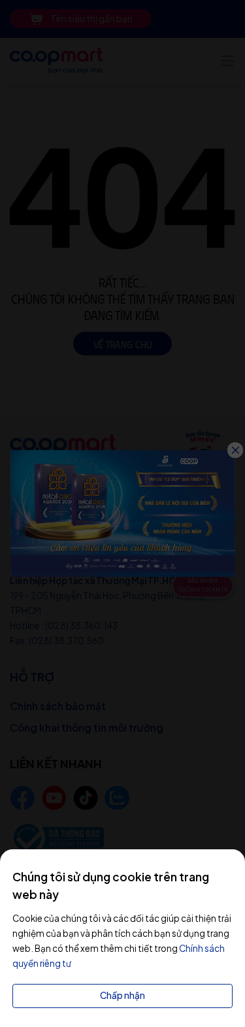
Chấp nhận (122, 995)
